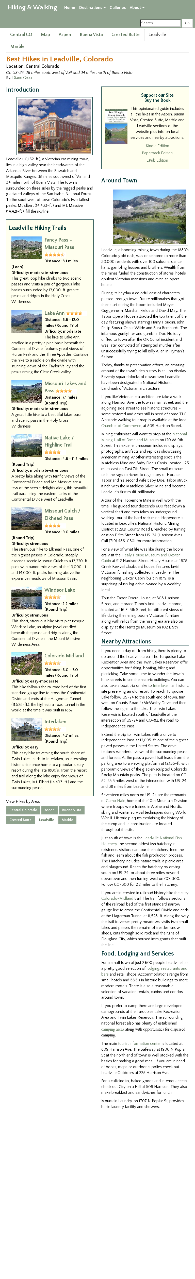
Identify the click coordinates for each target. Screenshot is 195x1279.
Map (45, 34)
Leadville (157, 34)
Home (69, 7)
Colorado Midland (64, 656)
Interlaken (55, 722)
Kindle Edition (157, 146)
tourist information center (139, 1043)
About (136, 7)
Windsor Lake (59, 590)
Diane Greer (22, 77)
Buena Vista (91, 34)
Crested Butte (125, 34)
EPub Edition (157, 160)
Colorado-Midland (117, 898)
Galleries (118, 7)
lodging (153, 968)
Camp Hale (115, 800)
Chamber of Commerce (121, 425)
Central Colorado (23, 810)
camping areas (112, 1029)
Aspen (65, 34)
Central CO (21, 34)
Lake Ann (54, 313)
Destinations (91, 7)
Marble (17, 46)
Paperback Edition (157, 153)
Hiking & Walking (32, 7)
